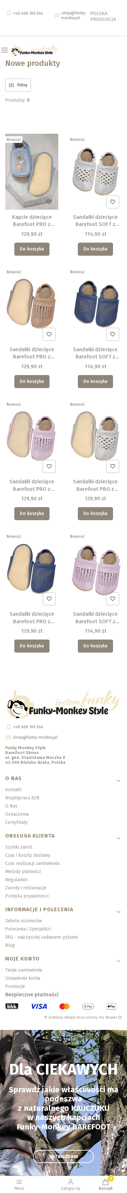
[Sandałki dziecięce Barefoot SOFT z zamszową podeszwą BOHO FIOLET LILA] (95, 569)
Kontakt (13, 790)
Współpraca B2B (22, 798)
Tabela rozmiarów (23, 921)
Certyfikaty (16, 822)
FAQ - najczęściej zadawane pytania (41, 937)
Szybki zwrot (18, 847)
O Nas (11, 806)
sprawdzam (63, 1156)
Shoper (111, 1017)
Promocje (15, 986)
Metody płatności (23, 871)
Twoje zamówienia (23, 970)
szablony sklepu (61, 1017)
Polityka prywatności (27, 896)
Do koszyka (32, 249)
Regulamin (16, 880)
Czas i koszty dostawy (27, 855)
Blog (10, 945)
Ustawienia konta (22, 978)
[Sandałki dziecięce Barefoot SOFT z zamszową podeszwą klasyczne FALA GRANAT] (95, 304)
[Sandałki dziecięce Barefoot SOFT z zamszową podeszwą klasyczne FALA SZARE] (95, 172)
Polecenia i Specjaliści (28, 929)
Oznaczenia (17, 814)
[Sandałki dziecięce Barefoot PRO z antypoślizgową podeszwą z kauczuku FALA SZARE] (95, 437)
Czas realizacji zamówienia (32, 863)
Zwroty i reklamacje (25, 888)
